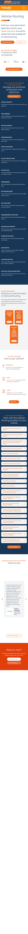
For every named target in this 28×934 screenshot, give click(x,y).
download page (13, 367)
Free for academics (13, 662)
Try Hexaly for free (6, 42)
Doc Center (14, 392)
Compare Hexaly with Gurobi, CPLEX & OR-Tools (12, 2)
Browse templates (13, 96)
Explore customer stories (13, 69)
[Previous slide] (2, 599)
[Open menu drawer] (24, 7)
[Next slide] (25, 599)
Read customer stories (13, 635)
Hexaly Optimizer (8, 31)
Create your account (11, 380)
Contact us (20, 42)
